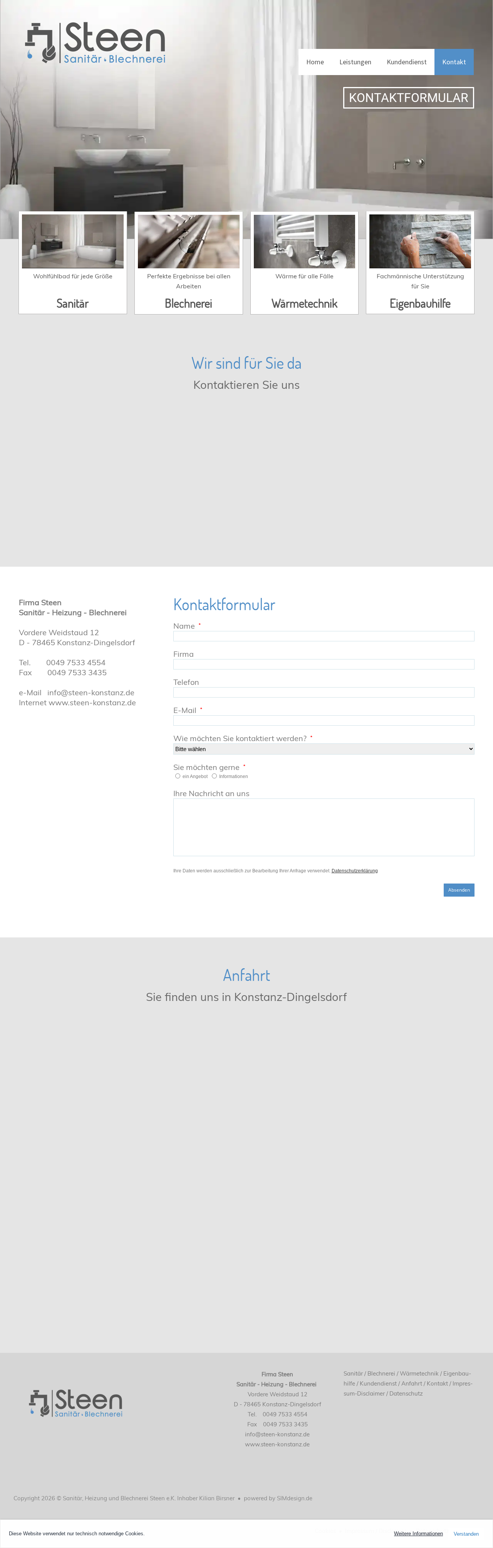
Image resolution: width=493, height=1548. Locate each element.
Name (184, 626)
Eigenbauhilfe (420, 303)
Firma (183, 654)
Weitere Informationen (418, 1533)
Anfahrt (411, 1383)
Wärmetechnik (304, 303)
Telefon (186, 682)
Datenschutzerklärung (355, 871)
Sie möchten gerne (206, 767)
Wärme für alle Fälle (304, 276)
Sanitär (73, 303)
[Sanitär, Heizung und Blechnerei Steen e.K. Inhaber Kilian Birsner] (94, 38)
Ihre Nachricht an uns (211, 793)
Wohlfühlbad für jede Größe (72, 276)
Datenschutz (406, 1393)
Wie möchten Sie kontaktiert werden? (240, 738)
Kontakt (454, 61)
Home (315, 61)
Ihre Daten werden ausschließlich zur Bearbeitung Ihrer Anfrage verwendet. (275, 871)
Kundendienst (407, 61)
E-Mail (184, 710)
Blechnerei (188, 303)
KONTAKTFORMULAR (408, 97)
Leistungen (355, 61)
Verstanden (466, 1534)
